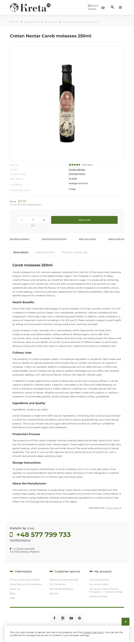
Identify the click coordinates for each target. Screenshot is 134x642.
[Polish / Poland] (96, 7)
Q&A (12, 598)
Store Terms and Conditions (26, 584)
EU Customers (58, 584)
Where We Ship (98, 596)
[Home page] (30, 7)
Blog (12, 593)
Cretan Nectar (77, 169)
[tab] (21, 252)
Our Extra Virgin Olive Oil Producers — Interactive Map (105, 590)
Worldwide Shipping (61, 588)
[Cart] (103, 7)
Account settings (99, 579)
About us (15, 588)
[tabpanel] (67, 386)
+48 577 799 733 (43, 534)
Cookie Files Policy (93, 632)
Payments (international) (64, 579)
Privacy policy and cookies (25, 579)
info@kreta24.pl (20, 540)
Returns (54, 593)
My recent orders (99, 584)
